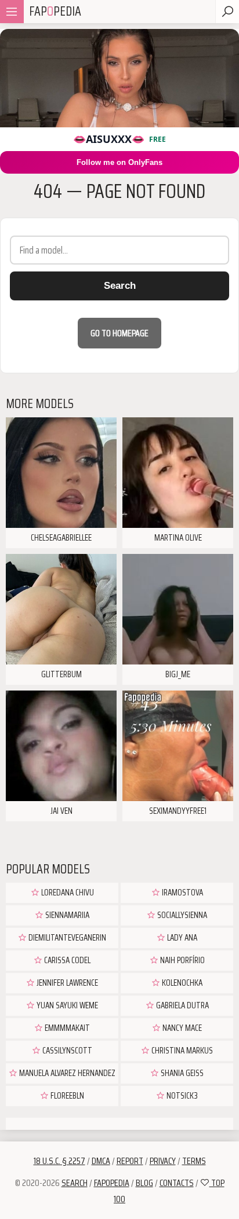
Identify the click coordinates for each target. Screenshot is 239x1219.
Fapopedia (111, 1183)
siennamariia (66, 915)
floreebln (66, 1096)
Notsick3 (181, 1096)
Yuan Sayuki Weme (66, 1005)
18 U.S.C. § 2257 (59, 1161)
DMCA (101, 1161)
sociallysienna (181, 915)
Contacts (177, 1183)
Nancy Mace (181, 1028)
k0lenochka (181, 983)
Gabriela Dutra (181, 1005)
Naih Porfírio (181, 960)
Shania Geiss (181, 1073)
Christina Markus (181, 1051)
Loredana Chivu (66, 892)
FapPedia (55, 11)
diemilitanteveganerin (66, 938)
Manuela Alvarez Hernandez (66, 1073)
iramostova (181, 892)
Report (130, 1161)
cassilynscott (66, 1051)
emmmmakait (66, 1028)
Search (120, 285)
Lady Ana (181, 938)
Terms (194, 1161)
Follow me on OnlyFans (119, 162)
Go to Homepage (119, 333)
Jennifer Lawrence (66, 983)
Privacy (163, 1161)
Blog (144, 1183)
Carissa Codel (66, 960)
